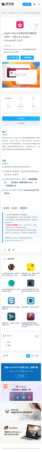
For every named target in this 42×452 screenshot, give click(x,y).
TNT (33, 106)
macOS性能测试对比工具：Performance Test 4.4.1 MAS (31, 291)
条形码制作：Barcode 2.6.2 (30, 307)
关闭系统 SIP (11, 185)
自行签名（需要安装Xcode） (22, 182)
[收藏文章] (4, 250)
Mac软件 (14, 208)
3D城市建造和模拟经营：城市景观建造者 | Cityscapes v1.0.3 (30, 324)
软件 (17, 13)
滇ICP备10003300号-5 (32, 448)
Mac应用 (6, 208)
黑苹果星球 (11, 13)
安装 (9, 345)
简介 (9, 342)
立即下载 (13, 57)
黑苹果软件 (23, 208)
